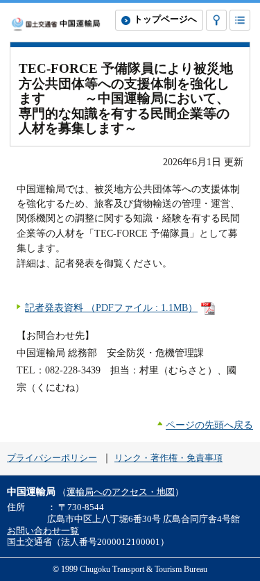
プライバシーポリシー (52, 458)
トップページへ (165, 19)
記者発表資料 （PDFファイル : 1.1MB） (111, 307)
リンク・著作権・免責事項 (168, 458)
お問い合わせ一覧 (43, 531)
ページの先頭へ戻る (209, 424)
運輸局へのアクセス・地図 (121, 492)
